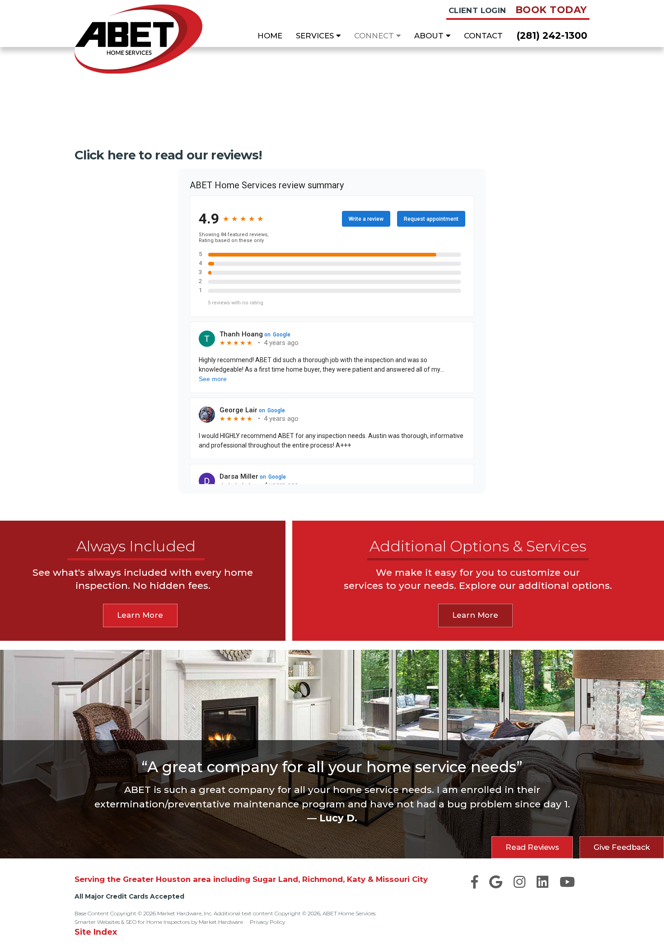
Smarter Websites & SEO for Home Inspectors (132, 921)
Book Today (551, 9)
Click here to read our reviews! (168, 155)
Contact (483, 35)
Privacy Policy (267, 921)
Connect (375, 35)
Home (269, 35)
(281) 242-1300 (551, 35)
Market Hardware (221, 921)
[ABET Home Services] (138, 39)
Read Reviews (532, 847)
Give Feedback (622, 847)
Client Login (477, 10)
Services (316, 35)
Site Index (96, 932)
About (430, 35)
